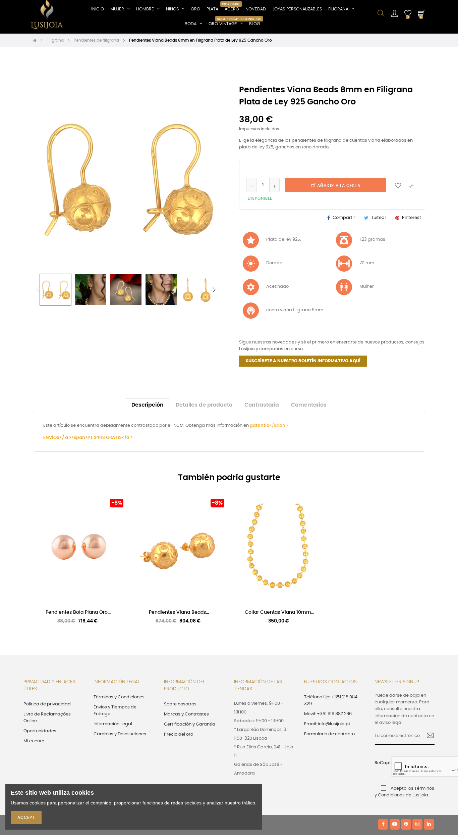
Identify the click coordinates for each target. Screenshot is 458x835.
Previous (38, 289)
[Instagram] (417, 824)
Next (214, 289)
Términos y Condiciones (119, 697)
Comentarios (309, 405)
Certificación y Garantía (189, 724)
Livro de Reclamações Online (47, 717)
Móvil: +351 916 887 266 (328, 714)
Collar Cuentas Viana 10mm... (279, 612)
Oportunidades (39, 731)
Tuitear (378, 218)
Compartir (344, 218)
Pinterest (411, 218)
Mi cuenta (34, 741)
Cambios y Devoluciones (120, 734)
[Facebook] (383, 824)
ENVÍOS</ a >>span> (65, 437)
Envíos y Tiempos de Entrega (115, 710)
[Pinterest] (406, 824)
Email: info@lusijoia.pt (327, 724)
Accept (26, 818)
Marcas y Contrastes (186, 714)
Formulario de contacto (329, 734)
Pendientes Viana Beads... (179, 612)
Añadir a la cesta (338, 186)
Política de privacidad (47, 704)
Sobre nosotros (180, 704)
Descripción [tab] (147, 405)
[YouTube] (395, 824)
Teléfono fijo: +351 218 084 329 (330, 700)
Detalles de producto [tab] (204, 405)
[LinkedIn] (429, 824)
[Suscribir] (428, 736)
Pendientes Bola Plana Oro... (78, 612)
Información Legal (113, 724)
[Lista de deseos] (398, 185)
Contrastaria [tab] (261, 405)
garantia (260, 425)
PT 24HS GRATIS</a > (110, 437)
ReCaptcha (381, 763)
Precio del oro (178, 734)
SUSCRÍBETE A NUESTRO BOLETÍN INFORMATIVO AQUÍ (303, 361)
